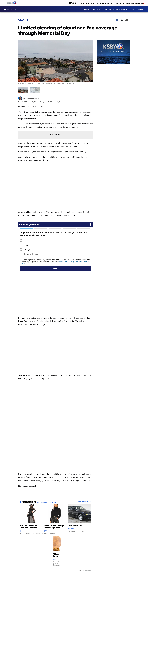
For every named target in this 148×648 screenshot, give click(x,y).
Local (82, 3)
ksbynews (5, 9)
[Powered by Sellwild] (88, 570)
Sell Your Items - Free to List (46, 502)
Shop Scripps (123, 3)
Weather (101, 3)
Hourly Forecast (108, 9)
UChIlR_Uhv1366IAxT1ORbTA (15, 9)
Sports (111, 3)
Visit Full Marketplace (84, 501)
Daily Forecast (96, 9)
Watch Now (137, 3)
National (90, 3)
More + (140, 9)
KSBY (11, 9)
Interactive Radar (121, 9)
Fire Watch (132, 9)
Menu (72, 3)
